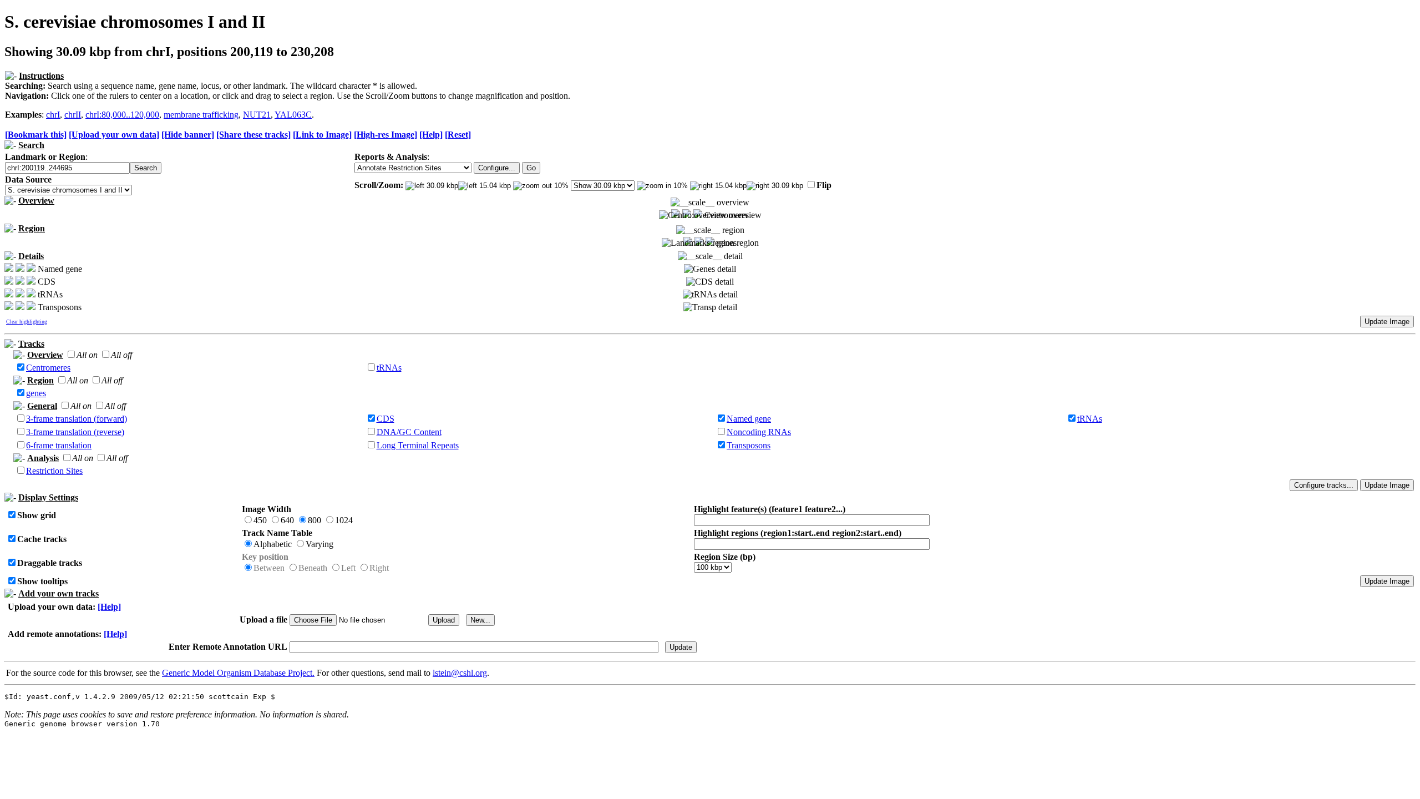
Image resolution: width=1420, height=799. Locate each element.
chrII (72, 114)
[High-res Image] (385, 134)
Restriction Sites (54, 471)
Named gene (749, 418)
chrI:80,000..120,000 (122, 114)
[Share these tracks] (253, 134)
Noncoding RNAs (759, 432)
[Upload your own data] (114, 134)
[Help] (431, 134)
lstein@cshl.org (460, 672)
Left (348, 568)
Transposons (748, 445)
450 (260, 520)
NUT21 (257, 114)
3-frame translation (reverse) (75, 432)
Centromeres (48, 367)
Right (379, 568)
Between (269, 568)
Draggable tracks (49, 563)
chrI (53, 114)
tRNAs (389, 367)
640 (287, 520)
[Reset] (458, 134)
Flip (823, 185)
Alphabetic (272, 544)
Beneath (312, 568)
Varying (319, 544)
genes (36, 393)
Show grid (36, 515)
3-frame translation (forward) (76, 418)
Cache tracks (42, 539)
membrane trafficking (201, 114)
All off (121, 355)
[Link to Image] (322, 134)
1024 (344, 520)
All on (87, 355)
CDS (385, 418)
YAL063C (293, 114)
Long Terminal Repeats (418, 445)
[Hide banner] (187, 134)
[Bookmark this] (36, 134)
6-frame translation (59, 445)
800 (314, 520)
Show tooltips (42, 581)
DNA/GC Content (409, 432)
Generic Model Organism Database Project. (238, 672)
